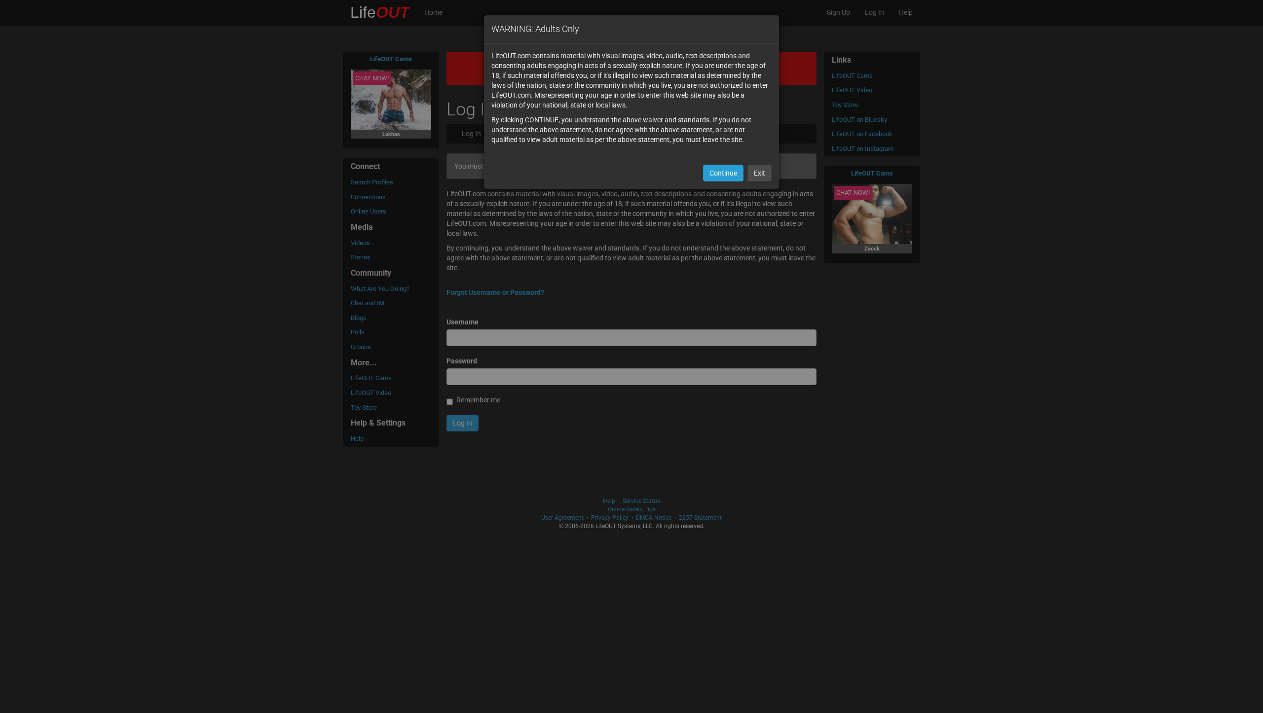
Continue (723, 173)
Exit (759, 173)
